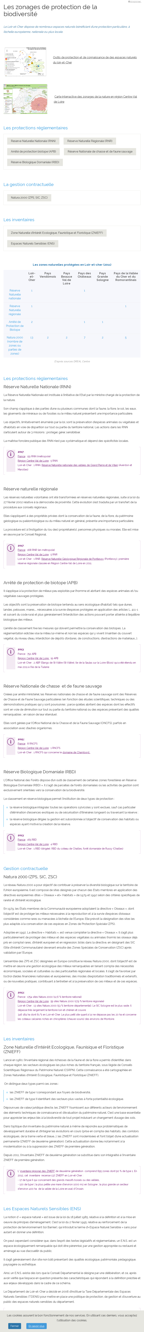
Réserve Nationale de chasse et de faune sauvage (100, 151)
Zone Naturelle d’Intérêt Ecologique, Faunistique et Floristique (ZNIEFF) (57, 233)
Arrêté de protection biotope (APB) (33, 151)
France (21, 456)
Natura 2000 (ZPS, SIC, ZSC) (29, 197)
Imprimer (135, 1)
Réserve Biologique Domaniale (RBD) (35, 162)
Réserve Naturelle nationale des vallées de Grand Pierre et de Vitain (80, 465)
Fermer (15, 1326)
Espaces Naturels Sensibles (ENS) (33, 243)
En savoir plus (36, 1326)
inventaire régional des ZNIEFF (37, 1171)
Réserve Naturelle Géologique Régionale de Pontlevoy (72, 559)
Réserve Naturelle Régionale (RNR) (89, 141)
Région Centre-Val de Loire (33, 460)
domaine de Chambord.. (76, 752)
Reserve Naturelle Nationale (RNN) (33, 141)
